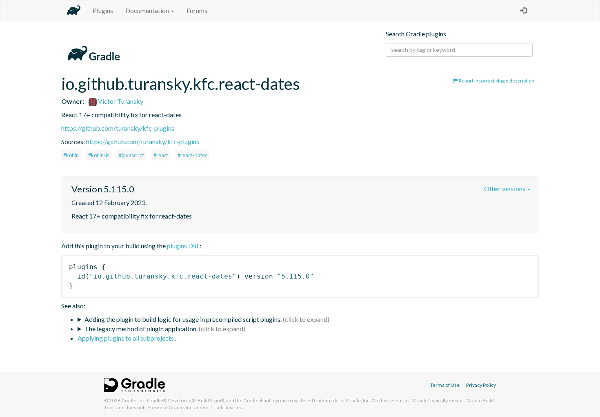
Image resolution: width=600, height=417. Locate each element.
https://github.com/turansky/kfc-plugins (117, 128)
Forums (197, 10)
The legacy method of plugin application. (141, 328)
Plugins (103, 10)
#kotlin (71, 155)
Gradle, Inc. (133, 400)
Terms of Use (445, 385)
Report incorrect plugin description (496, 81)
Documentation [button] (147, 10)
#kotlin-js (98, 155)
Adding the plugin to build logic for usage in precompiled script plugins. (183, 319)
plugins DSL (183, 246)
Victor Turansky (120, 101)
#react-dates (192, 155)
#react (160, 155)
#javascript (131, 155)
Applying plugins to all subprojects (126, 338)
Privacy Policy (481, 385)
